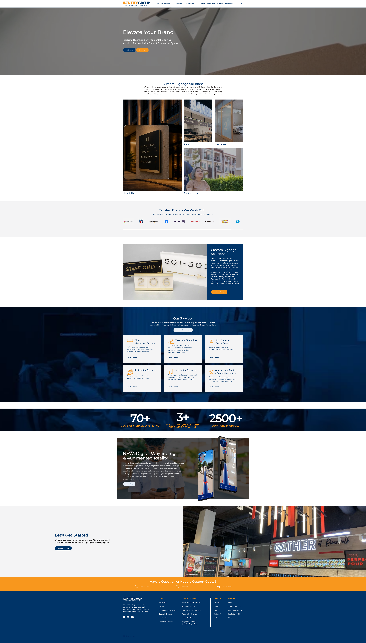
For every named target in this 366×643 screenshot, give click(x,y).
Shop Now (229, 4)
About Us (201, 4)
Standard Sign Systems (167, 610)
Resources (190, 4)
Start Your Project (219, 292)
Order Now (142, 50)
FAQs (215, 618)
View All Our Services (183, 330)
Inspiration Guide (234, 614)
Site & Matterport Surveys (191, 602)
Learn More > (132, 358)
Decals (161, 606)
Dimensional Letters (166, 622)
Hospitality (163, 602)
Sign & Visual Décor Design (191, 610)
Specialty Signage (165, 614)
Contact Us (211, 4)
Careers (220, 4)
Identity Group (131, 636)
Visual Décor (163, 618)
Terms (216, 610)
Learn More (129, 484)
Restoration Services (189, 614)
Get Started (129, 50)
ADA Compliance (234, 606)
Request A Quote (63, 548)
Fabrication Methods (235, 610)
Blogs (230, 618)
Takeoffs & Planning (189, 606)
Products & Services (164, 4)
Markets (179, 4)
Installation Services (189, 618)
